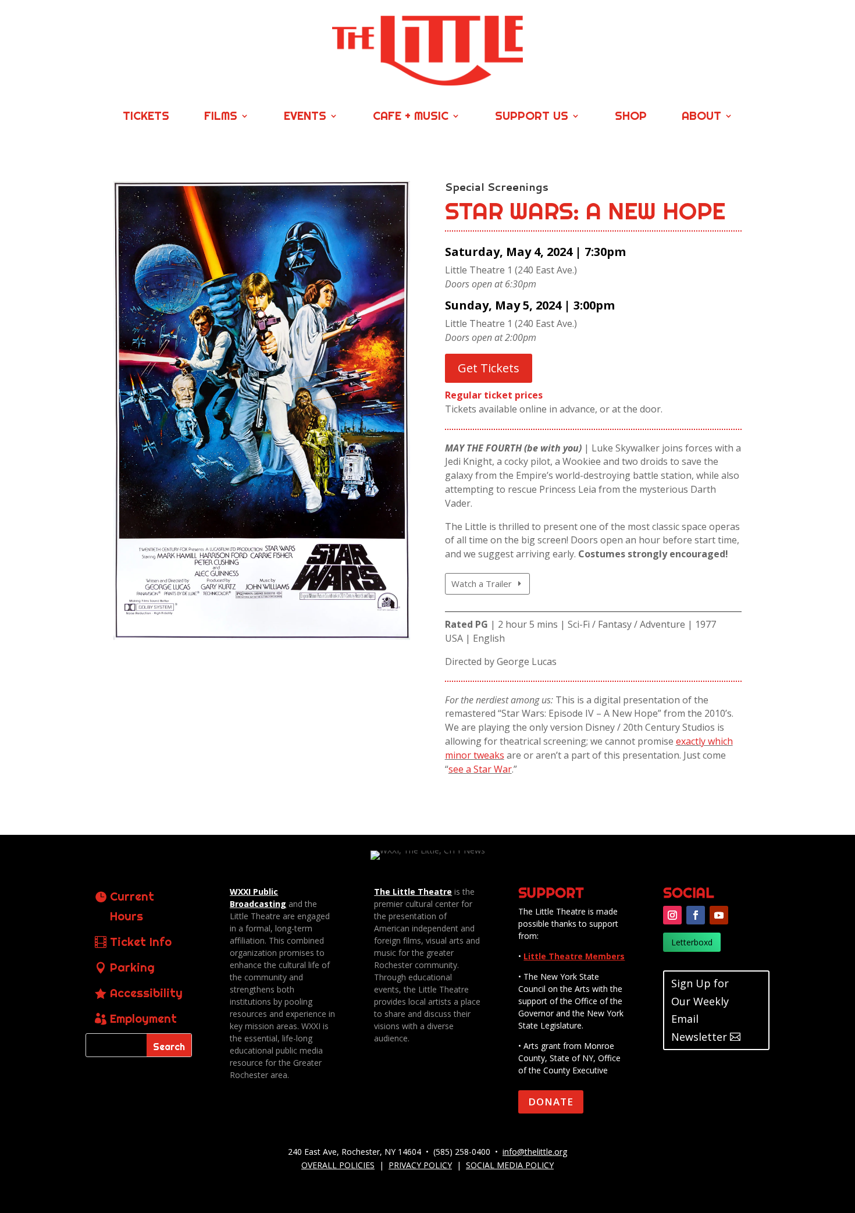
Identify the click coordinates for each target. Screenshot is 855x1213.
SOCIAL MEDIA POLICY (510, 1165)
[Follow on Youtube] (719, 915)
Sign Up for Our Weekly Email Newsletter (700, 1010)
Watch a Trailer (481, 583)
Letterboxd (691, 942)
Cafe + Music (410, 117)
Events (305, 117)
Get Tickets (488, 368)
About (701, 117)
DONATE (550, 1101)
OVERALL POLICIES (338, 1165)
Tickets (146, 117)
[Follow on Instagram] (672, 915)
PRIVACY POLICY (420, 1165)
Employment (143, 1018)
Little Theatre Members (574, 956)
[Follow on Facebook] (695, 915)
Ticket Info (141, 941)
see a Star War (480, 769)
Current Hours (132, 906)
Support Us (531, 117)
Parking (132, 967)
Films (220, 117)
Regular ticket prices (494, 395)
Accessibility (146, 993)
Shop (631, 117)
